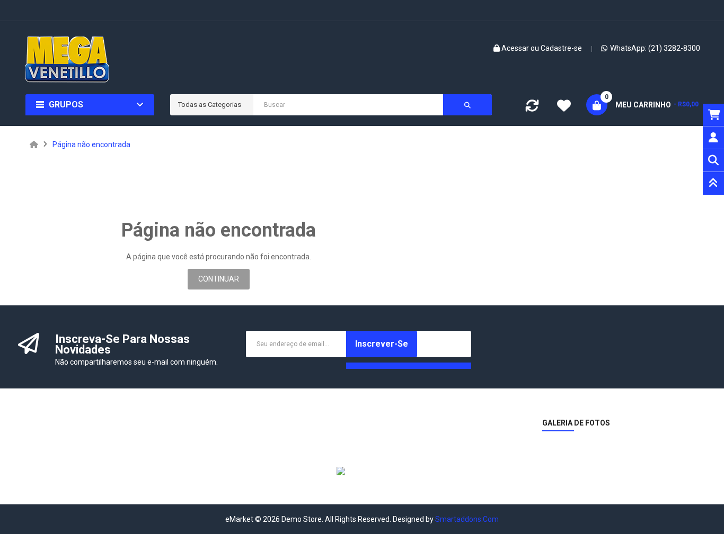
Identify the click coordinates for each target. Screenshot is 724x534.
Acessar (516, 48)
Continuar (218, 279)
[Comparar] (532, 108)
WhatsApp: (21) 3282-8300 (655, 48)
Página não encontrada (91, 144)
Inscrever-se (381, 344)
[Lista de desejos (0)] (563, 106)
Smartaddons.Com (467, 519)
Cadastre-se (561, 48)
